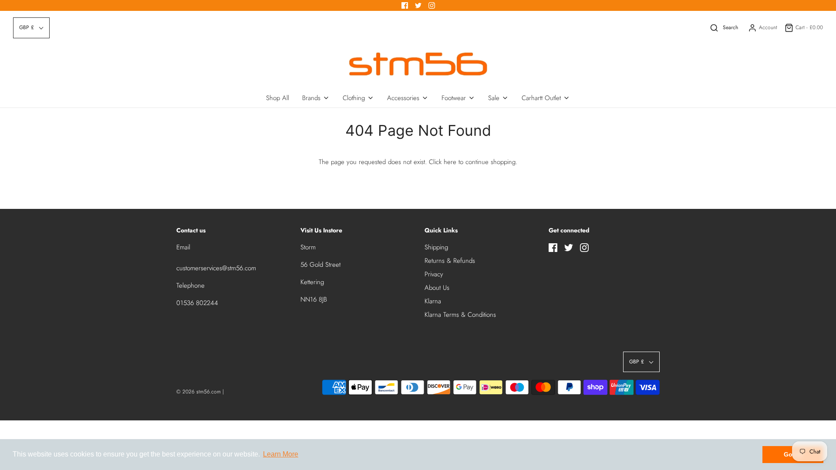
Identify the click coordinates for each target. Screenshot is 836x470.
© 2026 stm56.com (198, 392)
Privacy (434, 274)
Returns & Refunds (450, 260)
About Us (437, 287)
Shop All (277, 98)
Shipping (436, 247)
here (450, 162)
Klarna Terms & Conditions (460, 314)
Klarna (433, 301)
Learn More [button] (280, 454)
